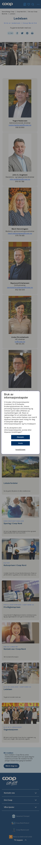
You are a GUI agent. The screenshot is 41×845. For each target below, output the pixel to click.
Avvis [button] (20, 443)
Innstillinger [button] (20, 449)
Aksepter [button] (20, 437)
